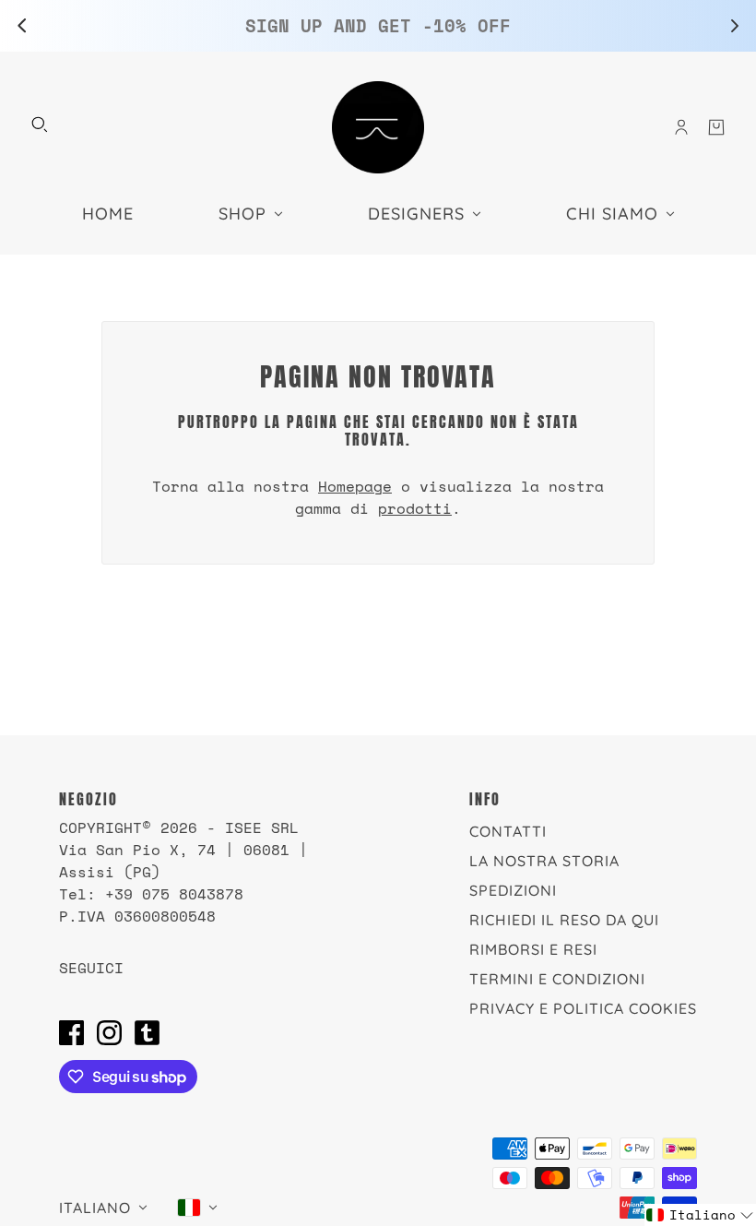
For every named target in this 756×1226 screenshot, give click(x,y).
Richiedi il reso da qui (564, 920)
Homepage (355, 486)
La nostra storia (544, 860)
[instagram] (109, 1032)
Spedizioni (513, 890)
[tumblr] (147, 1032)
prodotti (415, 508)
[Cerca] (40, 124)
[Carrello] (716, 127)
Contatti (508, 831)
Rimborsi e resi (533, 949)
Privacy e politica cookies (583, 1008)
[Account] (681, 127)
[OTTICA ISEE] (378, 127)
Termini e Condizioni (557, 979)
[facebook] (71, 1032)
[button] (700, 1215)
